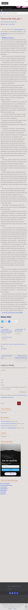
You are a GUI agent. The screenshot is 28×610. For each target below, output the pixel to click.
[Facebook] (15, 591)
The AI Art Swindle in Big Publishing (8, 422)
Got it (15, 608)
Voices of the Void (19, 29)
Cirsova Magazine (3, 485)
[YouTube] (10, 591)
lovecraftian (15, 343)
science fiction (21, 343)
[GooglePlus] (17, 591)
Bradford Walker (3, 488)
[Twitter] (12, 591)
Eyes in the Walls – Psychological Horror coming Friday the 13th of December (6, 330)
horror (7, 343)
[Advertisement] (5, 515)
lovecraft (11, 343)
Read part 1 (5, 37)
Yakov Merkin (3, 490)
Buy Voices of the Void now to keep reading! (12, 312)
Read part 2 (11, 37)
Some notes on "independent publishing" (9, 426)
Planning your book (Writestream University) (21, 355)
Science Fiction (12, 23)
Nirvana (13, 586)
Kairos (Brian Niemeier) (5, 481)
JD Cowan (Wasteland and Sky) (6, 483)
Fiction (4, 13)
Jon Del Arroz (3, 491)
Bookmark (4, 347)
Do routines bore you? (5, 424)
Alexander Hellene (3, 486)
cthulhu (4, 343)
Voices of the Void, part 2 (7, 336)
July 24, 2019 (13, 21)
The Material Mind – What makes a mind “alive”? (20, 329)
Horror (7, 23)
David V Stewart (5, 21)
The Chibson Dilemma (5, 419)
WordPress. (18, 586)
